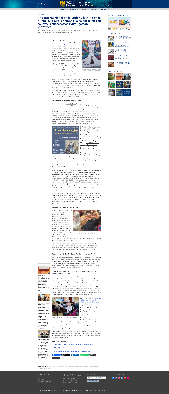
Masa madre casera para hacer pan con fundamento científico (122, 63)
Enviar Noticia (41, 379)
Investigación (94, 9)
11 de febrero (50, 366)
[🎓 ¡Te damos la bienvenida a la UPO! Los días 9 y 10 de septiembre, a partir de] (111, 84)
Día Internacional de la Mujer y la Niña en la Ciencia (66, 366)
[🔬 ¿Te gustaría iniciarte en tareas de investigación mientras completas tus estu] (119, 92)
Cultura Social (104, 9)
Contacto (40, 377)
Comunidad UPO (74, 9)
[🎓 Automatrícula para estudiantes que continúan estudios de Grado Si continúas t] (119, 84)
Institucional (64, 9)
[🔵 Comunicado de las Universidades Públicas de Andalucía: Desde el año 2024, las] (127, 92)
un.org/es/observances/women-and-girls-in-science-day (72, 351)
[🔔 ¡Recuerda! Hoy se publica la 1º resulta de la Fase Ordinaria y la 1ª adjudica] (127, 84)
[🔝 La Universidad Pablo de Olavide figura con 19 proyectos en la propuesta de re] (111, 92)
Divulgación (85, 9)
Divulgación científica (83, 366)
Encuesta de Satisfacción (44, 381)
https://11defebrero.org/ (62, 348)
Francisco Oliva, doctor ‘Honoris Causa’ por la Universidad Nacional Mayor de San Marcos (122, 57)
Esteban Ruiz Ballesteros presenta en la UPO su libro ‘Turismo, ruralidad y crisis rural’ (122, 50)
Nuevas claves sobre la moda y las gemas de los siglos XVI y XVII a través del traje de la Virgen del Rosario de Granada (122, 44)
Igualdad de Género (93, 366)
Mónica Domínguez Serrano (44, 368)
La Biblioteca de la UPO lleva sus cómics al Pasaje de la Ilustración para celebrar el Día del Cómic (123, 37)
